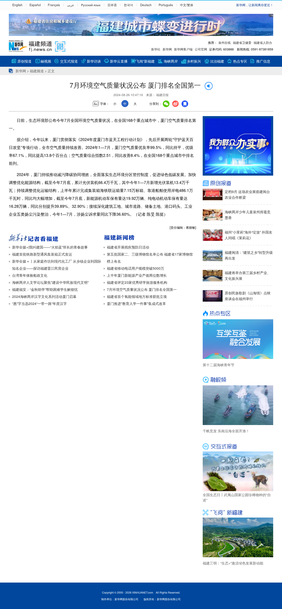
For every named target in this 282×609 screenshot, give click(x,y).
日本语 (112, 5)
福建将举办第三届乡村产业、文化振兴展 (248, 275)
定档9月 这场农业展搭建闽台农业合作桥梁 (247, 194)
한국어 (128, 5)
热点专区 (240, 61)
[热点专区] (238, 313)
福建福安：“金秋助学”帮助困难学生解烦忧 (45, 289)
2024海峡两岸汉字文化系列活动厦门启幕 (44, 296)
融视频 (46, 61)
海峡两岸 (171, 61)
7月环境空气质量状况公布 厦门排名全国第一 (142, 289)
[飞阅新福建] (238, 512)
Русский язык (90, 5)
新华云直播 (119, 61)
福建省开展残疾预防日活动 (128, 247)
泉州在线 (224, 42)
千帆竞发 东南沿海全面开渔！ (226, 430)
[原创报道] (238, 183)
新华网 (167, 49)
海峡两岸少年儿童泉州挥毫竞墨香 (248, 214)
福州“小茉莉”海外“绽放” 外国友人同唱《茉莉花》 (248, 235)
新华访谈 (94, 61)
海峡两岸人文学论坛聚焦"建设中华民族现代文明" (50, 282)
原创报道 (24, 61)
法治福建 (217, 61)
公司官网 (201, 49)
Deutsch (146, 5)
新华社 (155, 49)
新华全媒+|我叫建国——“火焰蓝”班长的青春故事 (50, 247)
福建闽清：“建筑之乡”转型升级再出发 (249, 255)
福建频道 (37, 70)
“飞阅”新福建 (145, 61)
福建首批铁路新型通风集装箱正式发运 (42, 254)
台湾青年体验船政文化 (29, 275)
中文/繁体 (186, 5)
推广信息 (263, 61)
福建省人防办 (263, 42)
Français (54, 5)
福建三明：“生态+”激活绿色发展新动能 (233, 563)
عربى (70, 5)
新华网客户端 (183, 49)
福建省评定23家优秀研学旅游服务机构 (137, 282)
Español (35, 5)
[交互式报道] (238, 445)
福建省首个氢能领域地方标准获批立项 (137, 296)
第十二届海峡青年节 (218, 364)
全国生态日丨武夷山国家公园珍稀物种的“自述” (237, 497)
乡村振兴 (194, 61)
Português (166, 5)
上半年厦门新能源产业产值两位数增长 (137, 275)
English (17, 5)
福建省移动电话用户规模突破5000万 (135, 268)
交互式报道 (69, 61)
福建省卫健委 (242, 42)
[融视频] (238, 379)
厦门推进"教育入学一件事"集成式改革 (136, 303)
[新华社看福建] (55, 238)
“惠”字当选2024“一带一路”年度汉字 (39, 303)
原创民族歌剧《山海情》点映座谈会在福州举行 (248, 295)
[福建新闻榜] (150, 238)
